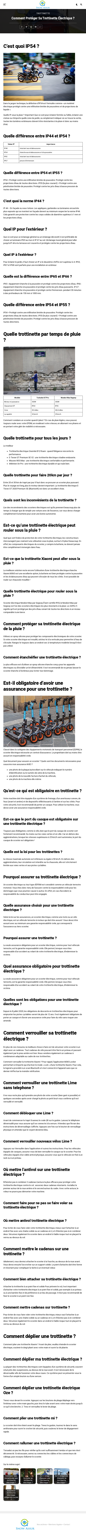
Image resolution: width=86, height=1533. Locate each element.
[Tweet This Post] (26, 27)
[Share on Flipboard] (31, 27)
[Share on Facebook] (22, 27)
